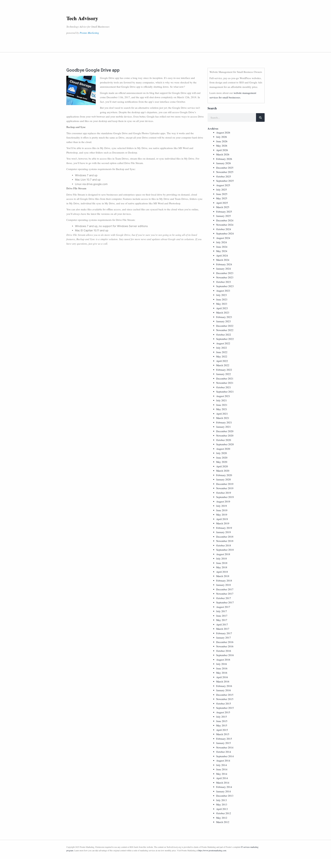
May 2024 (221, 251)
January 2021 (223, 426)
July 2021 (221, 400)
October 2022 (223, 334)
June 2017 (221, 615)
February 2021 (224, 422)
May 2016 (221, 672)
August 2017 (223, 607)
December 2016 (224, 642)
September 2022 (225, 339)
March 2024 (222, 259)
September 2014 (225, 756)
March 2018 (222, 576)
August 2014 (223, 760)
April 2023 (222, 308)
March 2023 (222, 312)
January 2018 (223, 585)
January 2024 (223, 268)
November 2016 (224, 646)
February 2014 (224, 787)
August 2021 (223, 396)
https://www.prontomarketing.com (212, 850)
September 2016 (225, 655)
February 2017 (224, 633)
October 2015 (223, 703)
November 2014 (224, 747)
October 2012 (223, 813)
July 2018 (221, 558)
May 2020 (221, 462)
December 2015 (224, 694)
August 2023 (223, 290)
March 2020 (222, 470)
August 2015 (223, 712)
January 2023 (223, 321)
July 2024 (221, 242)
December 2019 (224, 484)
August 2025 (223, 185)
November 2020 (224, 435)
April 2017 (222, 624)
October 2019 (223, 492)
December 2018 (224, 536)
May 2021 (221, 409)
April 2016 (222, 677)
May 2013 (221, 804)
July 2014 (221, 765)
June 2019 (221, 510)
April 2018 (222, 571)
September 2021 (225, 391)
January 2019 (223, 532)
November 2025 (224, 172)
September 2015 (225, 707)
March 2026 (222, 154)
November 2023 (224, 277)
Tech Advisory (82, 18)
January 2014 (223, 791)
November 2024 (224, 224)
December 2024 (224, 220)
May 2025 (221, 198)
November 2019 (224, 488)
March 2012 (222, 822)
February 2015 (224, 738)
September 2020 (225, 444)
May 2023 (221, 303)
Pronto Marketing (89, 32)
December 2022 (224, 325)
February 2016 (224, 686)
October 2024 (223, 229)
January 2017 (223, 637)
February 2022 (224, 369)
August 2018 (223, 554)
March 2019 (222, 523)
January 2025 (223, 216)
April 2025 (222, 202)
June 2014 (221, 769)
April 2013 (222, 809)
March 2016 (222, 681)
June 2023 (221, 299)
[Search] (260, 117)
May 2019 (221, 514)
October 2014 (223, 751)
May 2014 (221, 773)
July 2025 (221, 189)
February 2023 (224, 317)
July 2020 (221, 453)
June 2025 (221, 194)
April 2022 (222, 361)
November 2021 (224, 382)
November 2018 (224, 541)
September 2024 (225, 233)
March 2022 (222, 365)
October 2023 (223, 282)
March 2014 (222, 782)
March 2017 (222, 628)
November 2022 (224, 330)
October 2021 (223, 387)
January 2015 (223, 743)
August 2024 (223, 238)
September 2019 (225, 497)
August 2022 (223, 343)
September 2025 (225, 180)
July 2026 (221, 136)
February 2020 (224, 475)
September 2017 (225, 602)
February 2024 (224, 264)
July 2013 (221, 800)
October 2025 (223, 176)
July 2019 (221, 505)
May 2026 (221, 145)
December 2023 (224, 273)
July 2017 (221, 611)
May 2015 (221, 725)
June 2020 (221, 457)
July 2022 (221, 347)
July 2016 (221, 664)
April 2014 (222, 778)
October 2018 (223, 545)
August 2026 (223, 132)
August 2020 (223, 448)
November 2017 (224, 593)
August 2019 (223, 501)
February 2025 (224, 211)
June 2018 (221, 563)
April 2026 (222, 150)
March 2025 (222, 207)
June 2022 (221, 352)
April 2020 (222, 466)
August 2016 (223, 659)
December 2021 (224, 378)
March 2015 (222, 734)
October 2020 (223, 440)
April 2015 (222, 730)
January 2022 (223, 374)
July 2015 (221, 716)
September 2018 (225, 549)
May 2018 (221, 567)
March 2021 (222, 418)
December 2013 (224, 795)
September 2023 (225, 286)
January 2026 (223, 163)
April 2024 (222, 255)
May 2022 (221, 356)
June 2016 (221, 668)
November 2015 (224, 699)
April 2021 (222, 413)
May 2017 (221, 620)
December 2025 (224, 167)
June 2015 (221, 721)
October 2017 (223, 598)
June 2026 (221, 141)
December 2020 (224, 431)
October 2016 (223, 650)
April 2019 (222, 519)
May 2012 (221, 817)
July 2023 (221, 295)
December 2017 (224, 589)
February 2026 (224, 159)
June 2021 (221, 405)
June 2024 (221, 246)
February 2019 (224, 527)
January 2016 (223, 690)
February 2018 (224, 580)
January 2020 (223, 479)
